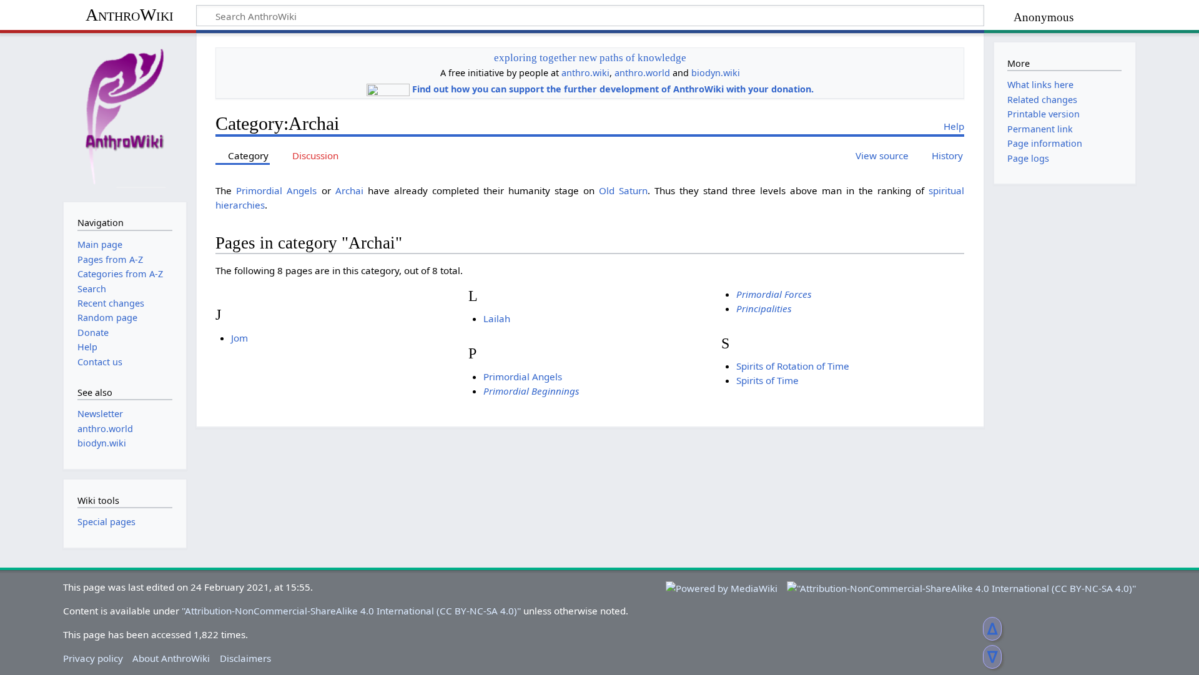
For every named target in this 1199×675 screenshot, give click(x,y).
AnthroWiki (130, 14)
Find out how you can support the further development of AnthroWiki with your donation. (613, 89)
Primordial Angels (276, 190)
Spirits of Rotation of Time (792, 366)
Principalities (764, 308)
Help (954, 126)
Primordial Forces (774, 294)
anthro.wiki (585, 73)
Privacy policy (93, 658)
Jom (239, 338)
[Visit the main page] (125, 116)
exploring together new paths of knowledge (590, 58)
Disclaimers (245, 658)
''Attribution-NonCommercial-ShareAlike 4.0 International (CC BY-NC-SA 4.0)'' (351, 610)
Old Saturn (623, 190)
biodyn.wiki (715, 73)
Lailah (496, 318)
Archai (349, 190)
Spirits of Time (767, 380)
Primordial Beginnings (531, 391)
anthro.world (642, 73)
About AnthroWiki (171, 658)
